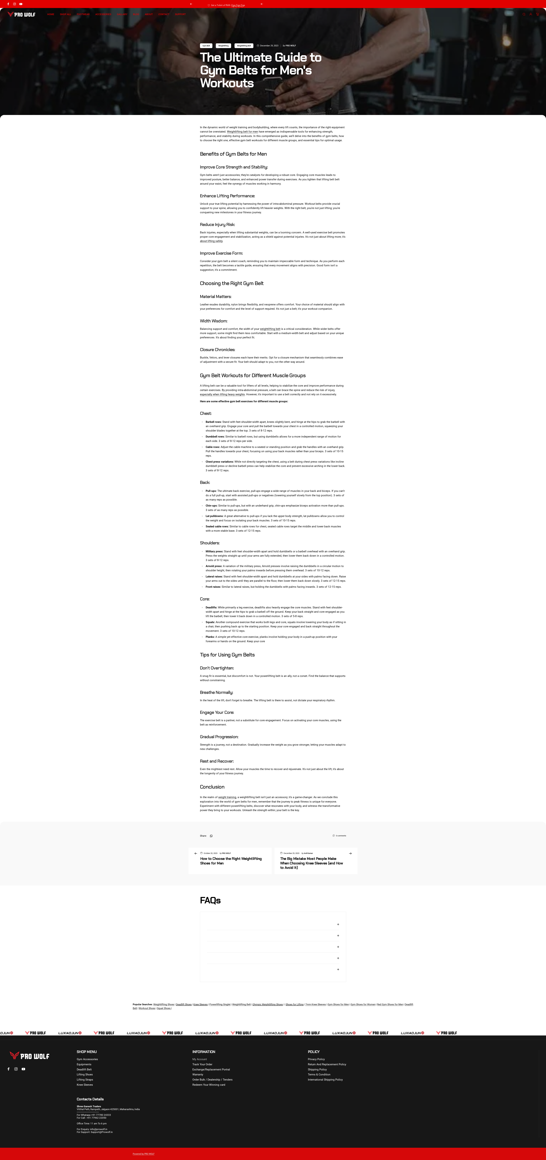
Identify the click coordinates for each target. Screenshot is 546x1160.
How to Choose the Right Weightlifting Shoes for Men (231, 860)
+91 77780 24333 (101, 1114)
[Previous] (191, 4)
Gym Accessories (87, 1059)
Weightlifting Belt (244, 46)
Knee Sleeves (85, 1084)
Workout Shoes (147, 1008)
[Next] (261, 4)
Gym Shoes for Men (338, 1004)
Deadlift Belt (84, 1069)
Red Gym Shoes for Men (390, 1004)
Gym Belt (206, 46)
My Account (199, 1059)
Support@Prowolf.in (102, 1132)
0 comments (341, 835)
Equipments (84, 1064)
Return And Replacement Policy (327, 1064)
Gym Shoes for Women (363, 1004)
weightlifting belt (270, 329)
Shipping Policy (317, 1069)
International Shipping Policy (325, 1079)
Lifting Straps (85, 1079)
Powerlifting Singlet (220, 1004)
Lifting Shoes (85, 1074)
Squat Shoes (164, 1008)
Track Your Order (202, 1064)
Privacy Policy (316, 1059)
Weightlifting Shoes (163, 1004)
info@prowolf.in (98, 1129)
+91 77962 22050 (96, 1117)
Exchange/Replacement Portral (211, 1069)
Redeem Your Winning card (208, 1084)
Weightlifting (223, 46)
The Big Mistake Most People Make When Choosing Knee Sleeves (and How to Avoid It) (311, 863)
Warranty (197, 1074)
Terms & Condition (319, 1074)
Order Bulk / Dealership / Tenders (212, 1079)
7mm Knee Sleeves (315, 1004)
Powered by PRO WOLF (143, 1154)
